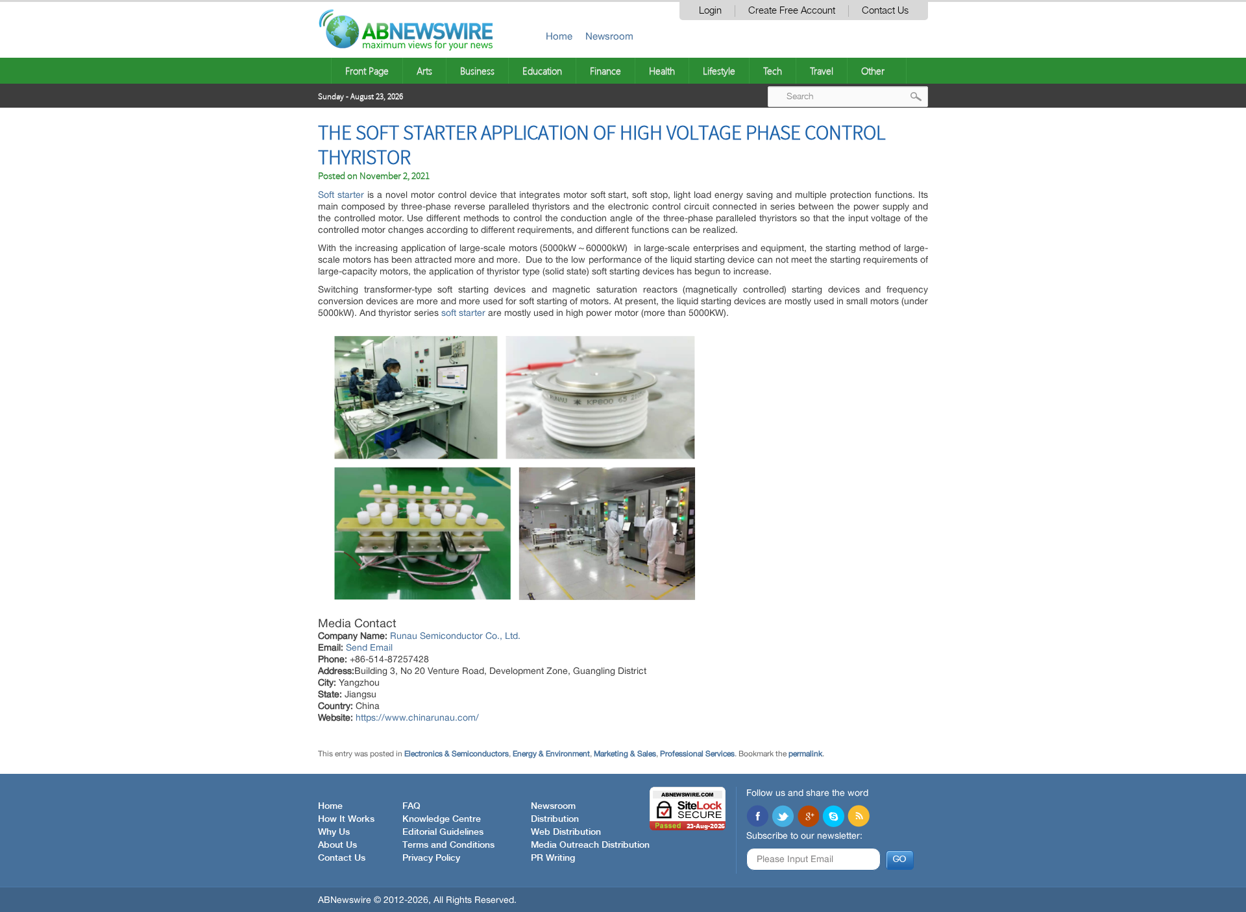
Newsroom (609, 36)
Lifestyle (719, 70)
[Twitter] (783, 817)
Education (542, 70)
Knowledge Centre (441, 819)
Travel (821, 70)
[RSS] (859, 817)
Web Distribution (566, 832)
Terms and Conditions (448, 845)
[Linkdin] (808, 817)
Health (662, 70)
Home (559, 36)
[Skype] (833, 817)
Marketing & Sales (625, 753)
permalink (805, 753)
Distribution (555, 819)
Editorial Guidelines (442, 832)
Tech (772, 70)
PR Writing (553, 858)
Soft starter (341, 194)
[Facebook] (757, 817)
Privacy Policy (431, 858)
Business (477, 70)
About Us (337, 845)
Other (873, 70)
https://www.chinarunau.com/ (417, 717)
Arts (424, 70)
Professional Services (697, 753)
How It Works (346, 819)
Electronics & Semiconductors (456, 753)
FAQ (411, 806)
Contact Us (885, 11)
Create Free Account (791, 11)
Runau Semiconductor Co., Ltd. (455, 635)
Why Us (334, 832)
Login (710, 11)
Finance (605, 70)
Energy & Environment (551, 753)
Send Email (369, 647)
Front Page (367, 70)
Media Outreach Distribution (590, 845)
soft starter (463, 312)
